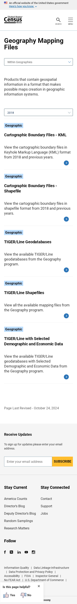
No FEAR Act (12, 580)
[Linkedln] (19, 552)
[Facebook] (6, 552)
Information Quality (16, 567)
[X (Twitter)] (11, 552)
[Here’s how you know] (38, 5)
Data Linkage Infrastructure (51, 567)
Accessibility (12, 576)
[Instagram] (33, 552)
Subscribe (62, 461)
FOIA (27, 576)
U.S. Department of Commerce (44, 580)
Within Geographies (19, 62)
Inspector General (47, 576)
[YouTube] (26, 552)
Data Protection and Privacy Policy (31, 571)
